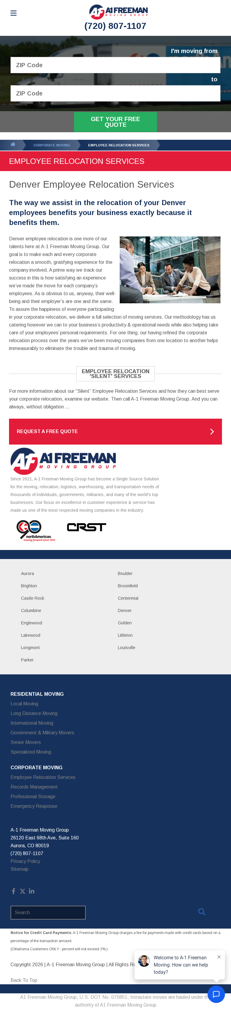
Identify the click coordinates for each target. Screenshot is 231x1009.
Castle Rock (32, 598)
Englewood (31, 622)
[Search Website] (201, 913)
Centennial (128, 598)
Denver (125, 610)
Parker (27, 660)
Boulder (125, 573)
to (214, 79)
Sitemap (20, 869)
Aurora (27, 573)
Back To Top (24, 980)
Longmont (30, 647)
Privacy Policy (25, 861)
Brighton (29, 585)
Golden (125, 622)
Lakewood (30, 635)
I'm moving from (194, 51)
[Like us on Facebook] (14, 892)
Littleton (125, 635)
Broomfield (128, 585)
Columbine (31, 610)
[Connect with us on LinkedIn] (32, 892)
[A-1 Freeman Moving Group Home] (118, 12)
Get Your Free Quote (115, 122)
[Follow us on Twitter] (23, 892)
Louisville (126, 647)
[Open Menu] (14, 13)
